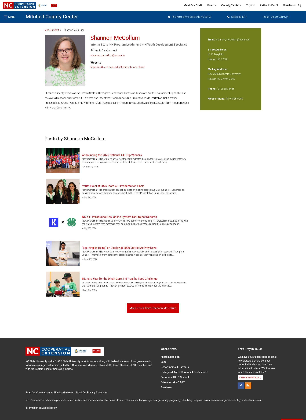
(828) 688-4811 (239, 17)
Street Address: (217, 49)
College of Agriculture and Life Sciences (184, 372)
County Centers (231, 5)
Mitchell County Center (52, 17)
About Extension (170, 356)
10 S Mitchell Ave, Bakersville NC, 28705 (191, 17)
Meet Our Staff (193, 5)
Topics (250, 5)
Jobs (164, 361)
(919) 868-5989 (234, 98)
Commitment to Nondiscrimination (55, 392)
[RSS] (248, 385)
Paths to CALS (269, 5)
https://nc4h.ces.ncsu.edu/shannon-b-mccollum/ (118, 67)
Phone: (212, 88)
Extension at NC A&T (173, 382)
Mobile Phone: (216, 98)
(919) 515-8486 (225, 88)
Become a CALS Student (175, 377)
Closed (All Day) (279, 17)
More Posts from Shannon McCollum (153, 308)
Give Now (289, 5)
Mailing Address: (218, 69)
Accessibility (49, 407)
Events (211, 5)
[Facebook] (241, 385)
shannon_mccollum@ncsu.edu (108, 55)
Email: (211, 39)
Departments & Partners (175, 367)
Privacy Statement (97, 392)
